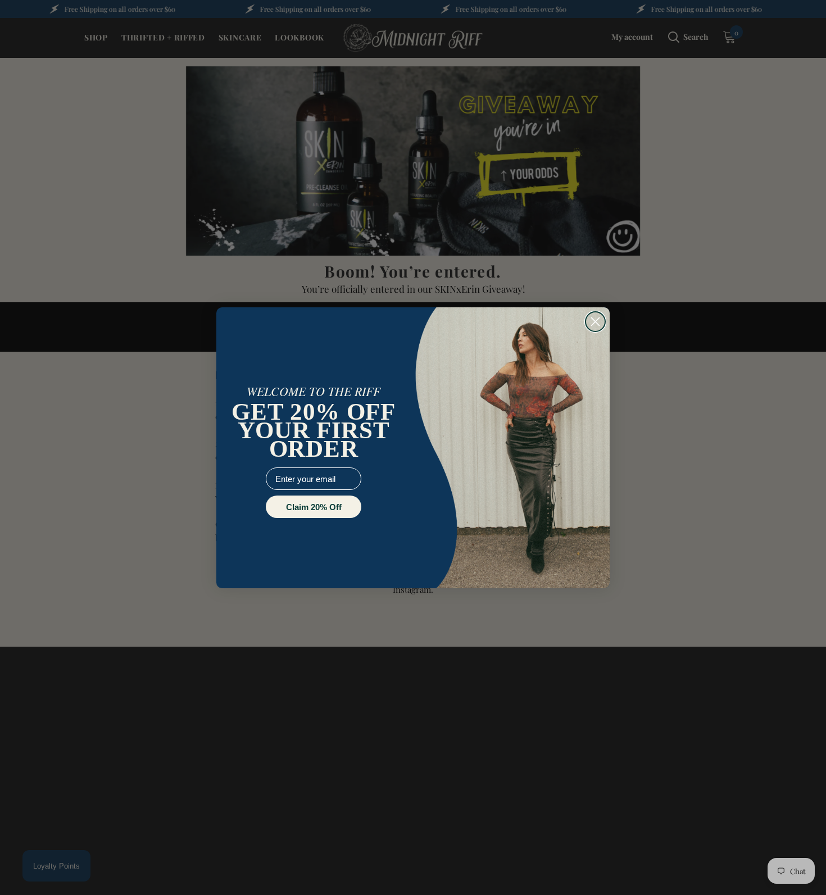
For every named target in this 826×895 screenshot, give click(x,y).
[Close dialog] (595, 321)
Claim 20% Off (314, 507)
